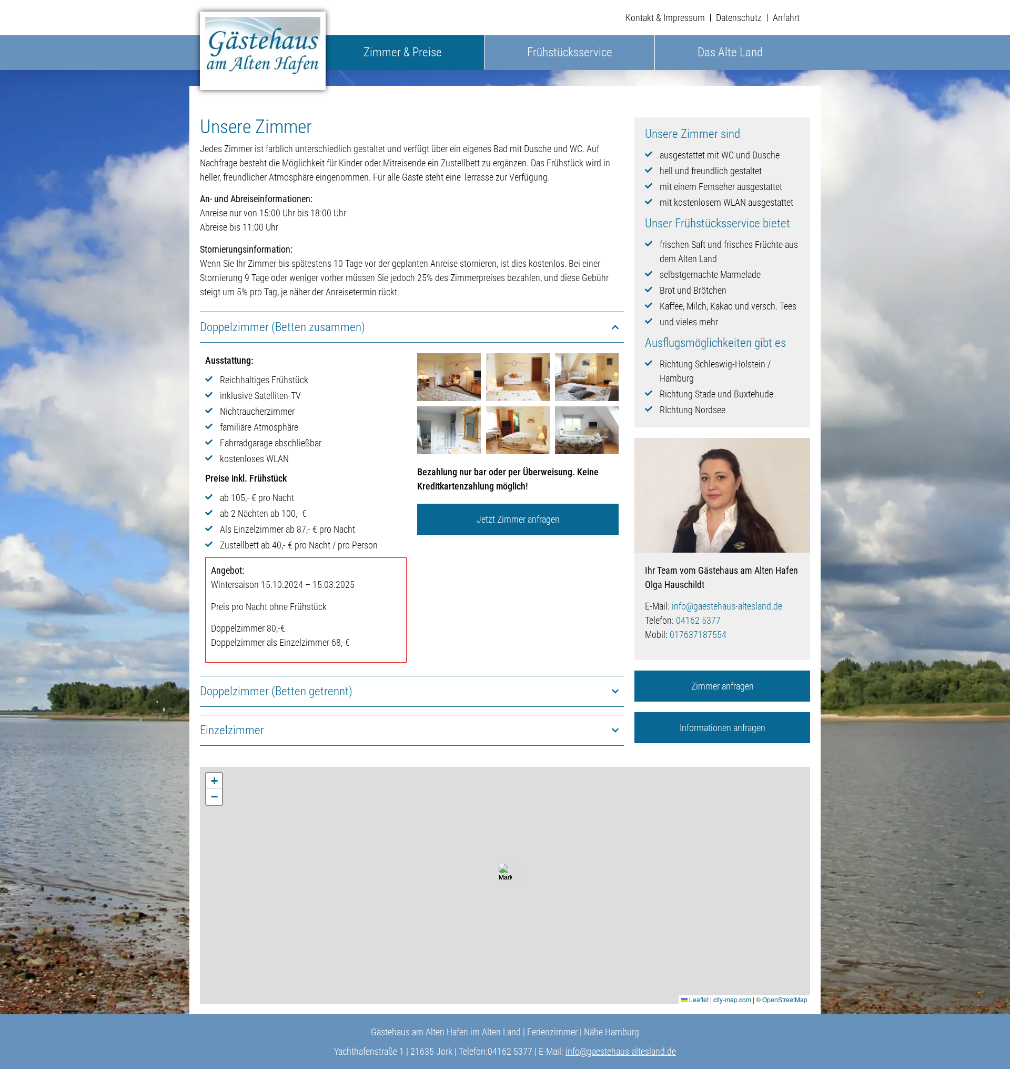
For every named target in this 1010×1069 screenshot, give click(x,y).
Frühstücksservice (569, 52)
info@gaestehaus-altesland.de (727, 606)
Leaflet (698, 999)
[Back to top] (986, 1045)
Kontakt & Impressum (665, 17)
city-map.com (732, 999)
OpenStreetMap (784, 999)
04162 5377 (698, 620)
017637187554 (698, 634)
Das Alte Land (730, 52)
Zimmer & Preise (402, 52)
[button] (505, 874)
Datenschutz (739, 17)
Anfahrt (786, 17)
